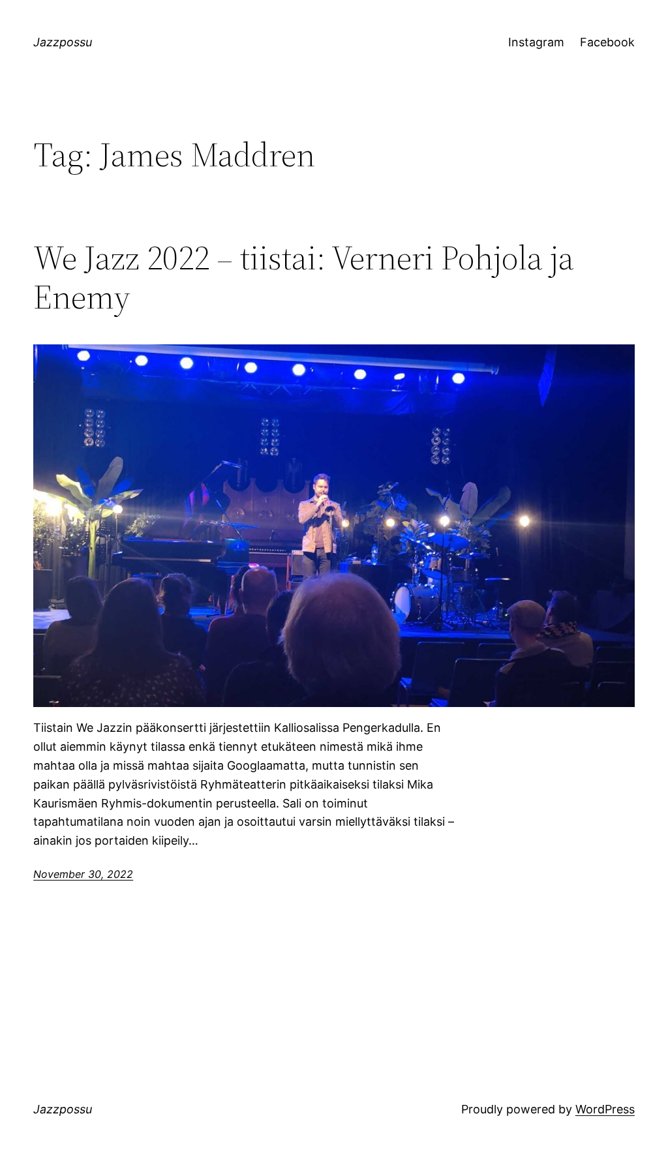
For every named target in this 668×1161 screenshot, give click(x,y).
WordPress (605, 1109)
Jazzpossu (62, 42)
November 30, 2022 (83, 874)
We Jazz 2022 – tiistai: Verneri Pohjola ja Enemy (303, 277)
